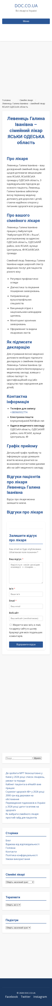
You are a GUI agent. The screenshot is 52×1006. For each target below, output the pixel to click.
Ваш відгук (16, 559)
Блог (8, 840)
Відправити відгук (26, 644)
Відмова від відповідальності (22, 844)
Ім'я (12, 588)
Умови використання (18, 859)
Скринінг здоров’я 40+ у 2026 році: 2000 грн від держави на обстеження (25, 795)
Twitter (25, 997)
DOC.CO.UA (26, 5)
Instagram (40, 997)
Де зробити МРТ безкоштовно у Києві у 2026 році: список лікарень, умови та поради (25, 777)
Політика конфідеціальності (22, 855)
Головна (10, 847)
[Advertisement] (26, 69)
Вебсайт (14, 612)
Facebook (11, 997)
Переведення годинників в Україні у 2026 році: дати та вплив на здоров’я (25, 806)
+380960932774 (18, 412)
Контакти (11, 851)
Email (13, 600)
